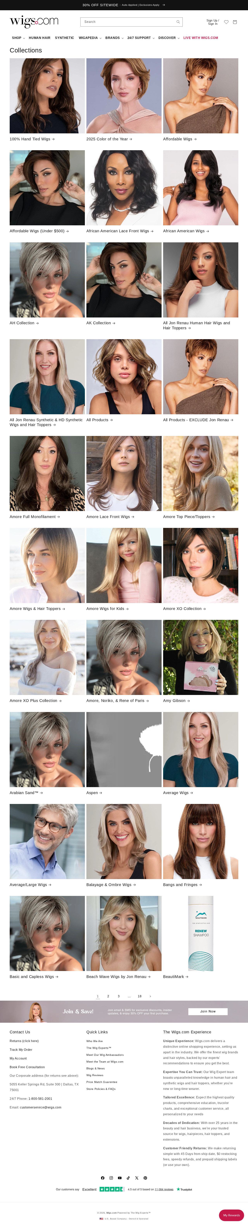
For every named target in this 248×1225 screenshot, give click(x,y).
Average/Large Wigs (28, 885)
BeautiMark (173, 977)
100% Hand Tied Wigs (30, 139)
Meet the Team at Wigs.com (105, 1061)
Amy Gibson (174, 700)
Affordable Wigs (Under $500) (37, 231)
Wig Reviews (94, 1075)
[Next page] (150, 996)
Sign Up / (213, 22)
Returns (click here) (24, 1041)
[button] (235, 22)
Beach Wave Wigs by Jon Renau (116, 977)
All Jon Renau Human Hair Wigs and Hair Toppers (196, 325)
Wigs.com (111, 1213)
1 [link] (98, 996)
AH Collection (22, 323)
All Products (97, 420)
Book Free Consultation (27, 1067)
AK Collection (98, 323)
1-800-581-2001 (40, 1098)
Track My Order (21, 1049)
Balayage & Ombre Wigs (109, 885)
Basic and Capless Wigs (32, 977)
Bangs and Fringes (180, 885)
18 (139, 996)
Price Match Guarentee (101, 1081)
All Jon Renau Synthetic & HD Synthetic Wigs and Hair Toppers (46, 422)
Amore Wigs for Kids (105, 608)
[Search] (178, 22)
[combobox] (178, 22)
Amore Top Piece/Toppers (186, 517)
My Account (18, 1058)
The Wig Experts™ (98, 1047)
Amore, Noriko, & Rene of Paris (115, 700)
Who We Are (94, 1041)
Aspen (92, 793)
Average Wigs (176, 793)
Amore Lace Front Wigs (108, 517)
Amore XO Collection (182, 608)
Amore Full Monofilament (33, 517)
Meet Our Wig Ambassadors (105, 1054)
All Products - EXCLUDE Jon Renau (196, 420)
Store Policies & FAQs (101, 1088)
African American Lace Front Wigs (117, 231)
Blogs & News (95, 1068)
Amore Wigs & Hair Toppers (35, 608)
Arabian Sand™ (24, 793)
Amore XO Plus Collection (33, 700)
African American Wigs (184, 231)
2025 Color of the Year (107, 139)
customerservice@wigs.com (40, 1107)
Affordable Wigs (177, 139)
